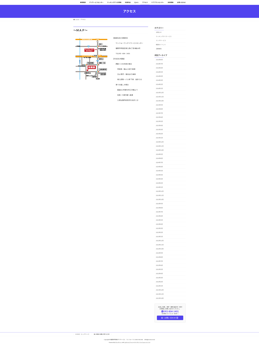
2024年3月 (159, 179)
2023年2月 (159, 232)
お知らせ (159, 32)
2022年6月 (159, 265)
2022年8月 (159, 257)
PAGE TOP (251, 334)
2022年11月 (160, 244)
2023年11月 (160, 195)
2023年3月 (159, 228)
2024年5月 (159, 171)
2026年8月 (159, 59)
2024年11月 (160, 146)
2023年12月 (160, 191)
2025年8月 (159, 109)
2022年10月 (160, 249)
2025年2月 (159, 133)
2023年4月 (159, 224)
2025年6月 (159, 117)
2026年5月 (159, 72)
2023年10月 (160, 199)
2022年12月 (160, 240)
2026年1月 (159, 88)
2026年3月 (159, 80)
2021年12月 (160, 290)
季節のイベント (161, 44)
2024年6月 (159, 166)
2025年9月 (159, 105)
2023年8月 (159, 208)
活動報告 (159, 49)
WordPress (118, 342)
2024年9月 (159, 154)
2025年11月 (160, 96)
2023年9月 (159, 203)
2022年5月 (159, 269)
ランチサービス (161, 40)
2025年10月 (160, 101)
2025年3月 (159, 129)
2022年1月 (159, 286)
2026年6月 (159, 68)
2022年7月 (159, 261)
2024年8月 (159, 158)
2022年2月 (159, 282)
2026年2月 (159, 84)
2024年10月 (160, 150)
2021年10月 (160, 298)
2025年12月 (160, 92)
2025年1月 (159, 138)
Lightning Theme (129, 342)
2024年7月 (159, 162)
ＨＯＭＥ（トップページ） (82, 334)
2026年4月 (159, 76)
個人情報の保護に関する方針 (102, 334)
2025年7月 (159, 113)
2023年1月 (159, 236)
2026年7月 (159, 64)
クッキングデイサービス (163, 36)
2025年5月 (159, 121)
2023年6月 (159, 216)
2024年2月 (159, 183)
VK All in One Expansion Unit (142, 342)
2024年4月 (159, 175)
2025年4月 (159, 125)
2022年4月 (159, 273)
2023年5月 (159, 220)
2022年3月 (159, 277)
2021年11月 (160, 294)
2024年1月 (159, 187)
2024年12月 (160, 142)
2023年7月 (159, 212)
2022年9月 (159, 253)
